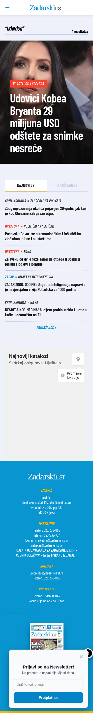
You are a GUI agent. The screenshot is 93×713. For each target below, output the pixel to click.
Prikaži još (45, 327)
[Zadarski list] (46, 7)
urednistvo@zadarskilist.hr (46, 573)
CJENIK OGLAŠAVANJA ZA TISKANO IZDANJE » (46, 555)
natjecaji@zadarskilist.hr (46, 545)
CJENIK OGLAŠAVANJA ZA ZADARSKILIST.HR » (46, 550)
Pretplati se (48, 697)
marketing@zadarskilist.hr (51, 540)
